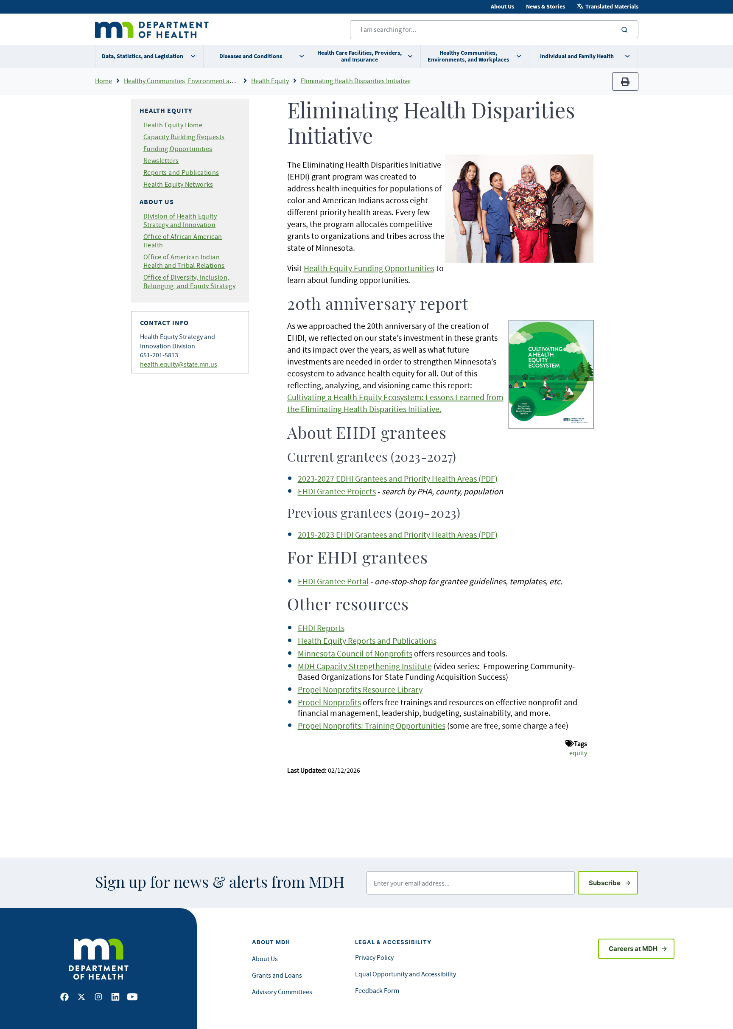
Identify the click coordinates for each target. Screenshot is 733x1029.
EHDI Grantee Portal (333, 581)
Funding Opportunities (177, 148)
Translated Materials (611, 7)
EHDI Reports (321, 627)
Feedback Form (377, 990)
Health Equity (270, 80)
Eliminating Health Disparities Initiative (356, 80)
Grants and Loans (277, 975)
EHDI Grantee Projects (337, 491)
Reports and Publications (181, 172)
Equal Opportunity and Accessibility (405, 974)
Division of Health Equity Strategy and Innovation (180, 220)
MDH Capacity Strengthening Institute (365, 666)
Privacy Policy (374, 957)
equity (578, 753)
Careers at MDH (633, 949)
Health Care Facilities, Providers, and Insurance (359, 56)
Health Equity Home (172, 125)
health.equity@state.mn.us (178, 364)
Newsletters (161, 160)
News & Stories (545, 7)
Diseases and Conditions (250, 56)
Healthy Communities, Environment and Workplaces (198, 80)
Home (103, 80)
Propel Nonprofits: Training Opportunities (371, 725)
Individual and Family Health (577, 56)
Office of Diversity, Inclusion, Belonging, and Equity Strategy (189, 281)
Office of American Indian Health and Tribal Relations (184, 260)
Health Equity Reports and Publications (367, 640)
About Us (502, 7)
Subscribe (613, 882)
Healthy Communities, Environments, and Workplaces (468, 56)
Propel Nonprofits (329, 702)
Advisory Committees (282, 991)
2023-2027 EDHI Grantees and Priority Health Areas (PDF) (398, 478)
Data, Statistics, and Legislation (142, 56)
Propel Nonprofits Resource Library (360, 689)
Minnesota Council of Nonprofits (355, 653)
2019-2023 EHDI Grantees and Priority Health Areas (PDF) (398, 534)
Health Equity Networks (178, 184)
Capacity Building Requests (183, 136)
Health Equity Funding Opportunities (369, 268)
